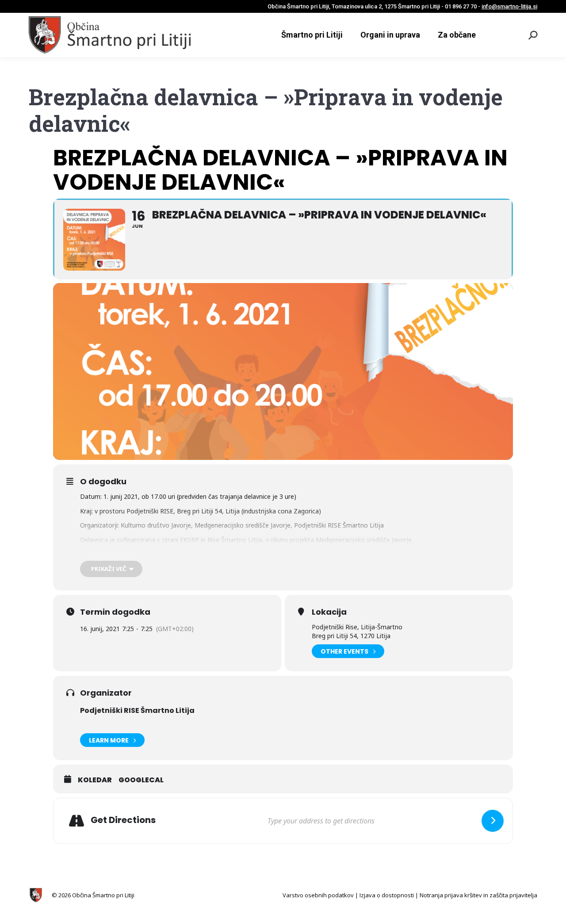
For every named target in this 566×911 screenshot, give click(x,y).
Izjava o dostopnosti (386, 895)
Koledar (95, 780)
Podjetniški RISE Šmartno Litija (137, 710)
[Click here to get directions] (493, 821)
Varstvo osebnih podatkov (318, 895)
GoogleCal (141, 780)
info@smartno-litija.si (509, 6)
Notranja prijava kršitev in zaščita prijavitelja (478, 895)
